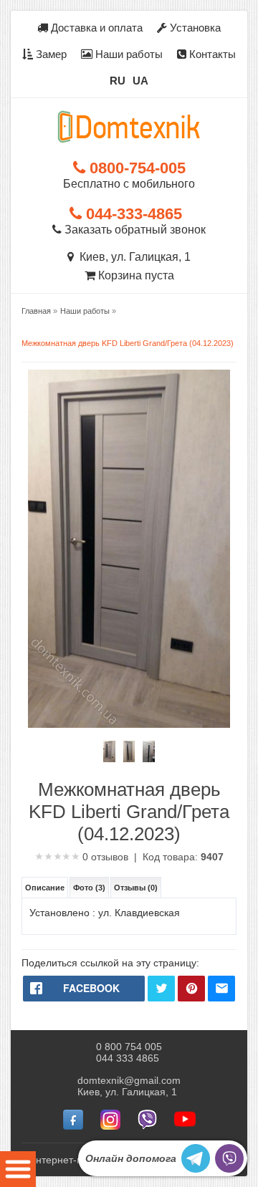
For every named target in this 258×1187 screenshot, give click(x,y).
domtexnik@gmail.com (129, 1080)
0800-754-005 (135, 168)
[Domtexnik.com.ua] (129, 127)
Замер (50, 54)
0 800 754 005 (129, 1046)
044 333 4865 (127, 1058)
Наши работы (127, 54)
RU (117, 81)
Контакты (211, 54)
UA (140, 81)
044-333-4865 (132, 214)
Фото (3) (89, 887)
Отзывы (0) (136, 887)
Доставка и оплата (95, 27)
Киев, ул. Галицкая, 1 (132, 257)
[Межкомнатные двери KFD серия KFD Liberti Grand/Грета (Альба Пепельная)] (109, 751)
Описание (44, 887)
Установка (194, 27)
